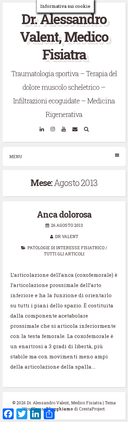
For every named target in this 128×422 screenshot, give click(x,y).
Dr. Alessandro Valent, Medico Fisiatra (64, 36)
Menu (15, 156)
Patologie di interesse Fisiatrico (65, 247)
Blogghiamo (59, 408)
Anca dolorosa (64, 214)
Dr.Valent (66, 236)
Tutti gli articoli (64, 253)
